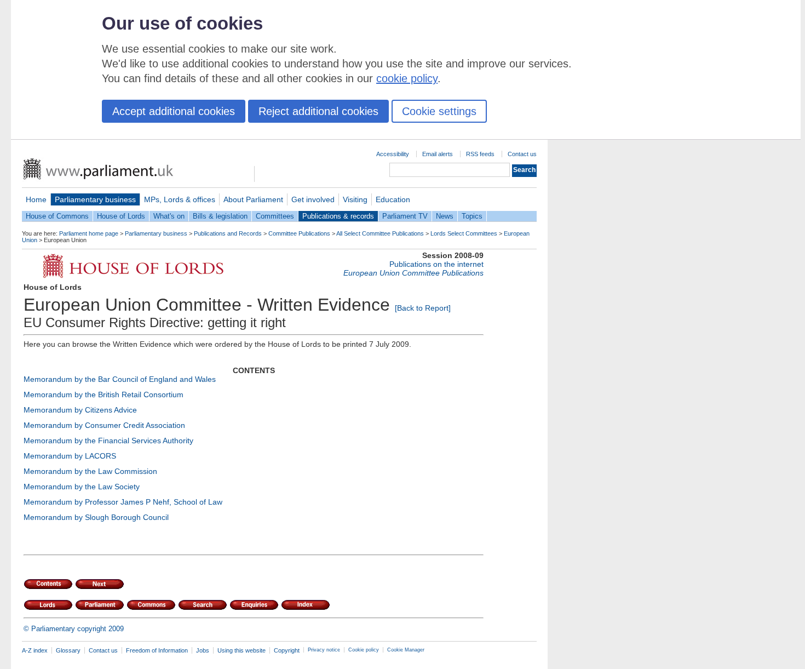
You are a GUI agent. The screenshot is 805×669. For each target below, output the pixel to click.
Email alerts (437, 154)
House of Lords (121, 216)
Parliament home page (88, 233)
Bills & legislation (220, 216)
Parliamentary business (95, 199)
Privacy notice (324, 650)
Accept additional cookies (173, 111)
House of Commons (57, 216)
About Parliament (253, 199)
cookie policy (407, 78)
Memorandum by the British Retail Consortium (103, 394)
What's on (169, 216)
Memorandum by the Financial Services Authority (108, 440)
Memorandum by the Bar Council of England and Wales (120, 379)
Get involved (313, 199)
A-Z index (35, 650)
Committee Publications (299, 233)
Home (36, 199)
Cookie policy (363, 650)
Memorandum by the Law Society (82, 486)
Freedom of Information (157, 650)
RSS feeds (480, 154)
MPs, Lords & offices (179, 199)
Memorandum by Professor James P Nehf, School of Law (123, 502)
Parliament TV (405, 216)
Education (393, 199)
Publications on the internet (436, 264)
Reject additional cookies (318, 111)
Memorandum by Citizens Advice (80, 409)
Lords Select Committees (463, 233)
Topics (472, 216)
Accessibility (392, 154)
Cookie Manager (405, 650)
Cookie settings (439, 111)
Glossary (68, 650)
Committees (275, 216)
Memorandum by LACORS (70, 455)
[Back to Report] (423, 308)
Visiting (355, 199)
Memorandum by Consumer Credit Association (104, 425)
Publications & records (338, 216)
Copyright (287, 650)
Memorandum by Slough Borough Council (96, 517)
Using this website (241, 650)
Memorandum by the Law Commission (90, 471)
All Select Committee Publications (380, 233)
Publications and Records (228, 233)
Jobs (202, 650)
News (444, 216)
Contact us (522, 154)
